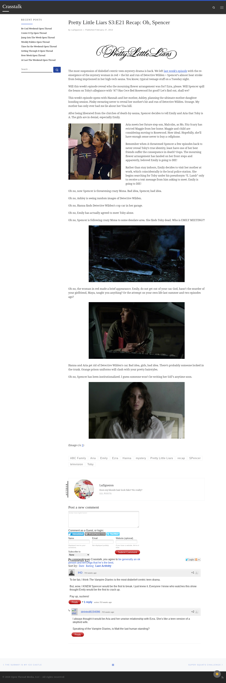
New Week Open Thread (33, 55)
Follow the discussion (198, 559)
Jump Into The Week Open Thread (38, 37)
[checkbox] (217, 674)
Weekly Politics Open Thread (35, 42)
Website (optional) (124, 538)
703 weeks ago (90, 573)
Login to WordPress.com (95, 534)
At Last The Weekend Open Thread (38, 60)
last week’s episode (175, 71)
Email (95, 538)
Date (81, 566)
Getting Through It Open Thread (37, 51)
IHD (80, 572)
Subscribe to (74, 551)
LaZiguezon (76, 30)
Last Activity (103, 566)
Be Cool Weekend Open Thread (36, 28)
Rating (90, 566)
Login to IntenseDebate (76, 534)
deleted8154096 (90, 611)
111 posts (105, 493)
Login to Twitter (113, 534)
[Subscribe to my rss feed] (223, 677)
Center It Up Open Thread (34, 33)
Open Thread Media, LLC (25, 676)
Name (71, 538)
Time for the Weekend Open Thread (39, 46)
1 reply (88, 602)
